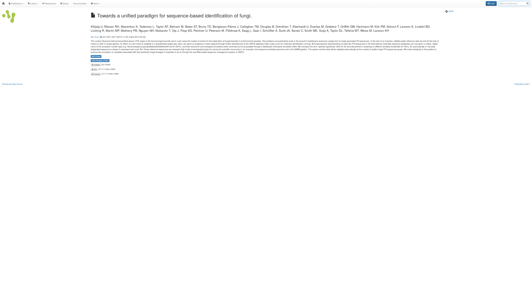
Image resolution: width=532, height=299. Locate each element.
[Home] (3, 3)
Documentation (80, 3)
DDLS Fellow (96, 56)
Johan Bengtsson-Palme (100, 61)
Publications (16, 3)
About (96, 3)
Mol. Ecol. (95, 36)
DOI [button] (95, 69)
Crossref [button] (96, 74)
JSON (450, 11)
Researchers (50, 3)
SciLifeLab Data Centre (12, 84)
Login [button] (492, 3)
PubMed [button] (96, 65)
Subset (65, 3)
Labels (33, 3)
